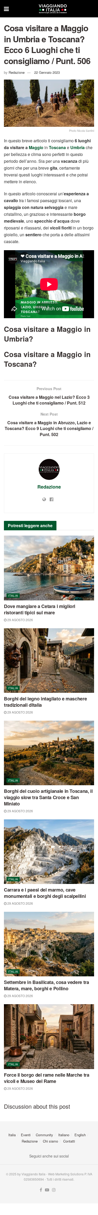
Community (44, 1134)
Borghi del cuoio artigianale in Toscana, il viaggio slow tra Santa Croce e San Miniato (48, 797)
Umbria (77, 147)
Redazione (17, 72)
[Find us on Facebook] (41, 1190)
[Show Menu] (6, 8)
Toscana (57, 147)
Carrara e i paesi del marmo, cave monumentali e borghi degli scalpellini (45, 892)
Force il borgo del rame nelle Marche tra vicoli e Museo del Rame (46, 1078)
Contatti (69, 1141)
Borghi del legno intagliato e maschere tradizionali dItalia (45, 701)
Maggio (36, 147)
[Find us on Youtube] (47, 1190)
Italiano (63, 1134)
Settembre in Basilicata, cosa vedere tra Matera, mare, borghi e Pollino (46, 985)
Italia (13, 595)
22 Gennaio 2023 (47, 72)
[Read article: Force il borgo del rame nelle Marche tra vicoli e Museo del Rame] (49, 1036)
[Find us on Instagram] (54, 1190)
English (80, 1134)
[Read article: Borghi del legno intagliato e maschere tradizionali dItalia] (49, 660)
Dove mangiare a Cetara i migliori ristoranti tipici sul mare (39, 609)
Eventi (26, 1134)
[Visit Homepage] (52, 8)
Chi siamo (50, 1141)
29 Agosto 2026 (20, 619)
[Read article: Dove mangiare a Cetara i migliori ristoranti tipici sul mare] (49, 568)
